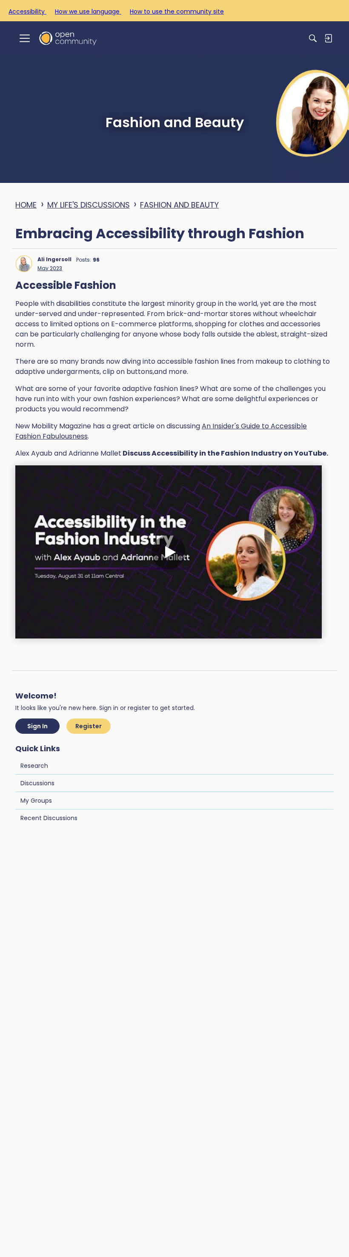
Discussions (37, 783)
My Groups (36, 800)
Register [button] (88, 726)
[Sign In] (328, 38)
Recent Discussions (48, 818)
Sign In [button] (37, 726)
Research (34, 765)
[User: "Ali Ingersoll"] (23, 263)
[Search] (312, 38)
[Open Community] (67, 38)
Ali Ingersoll (54, 259)
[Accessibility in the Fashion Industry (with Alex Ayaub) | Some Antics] (168, 551)
